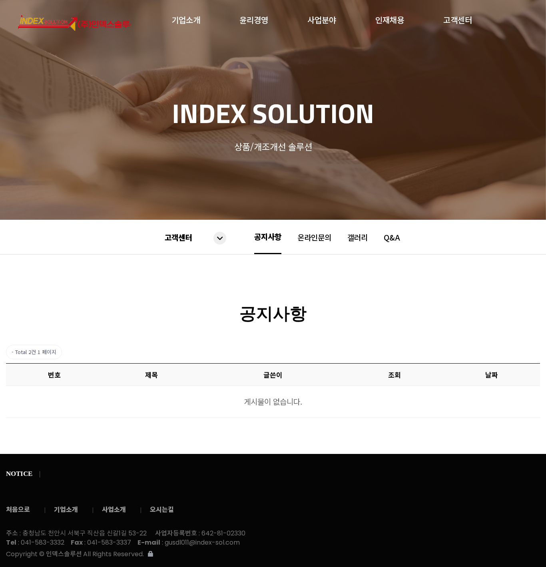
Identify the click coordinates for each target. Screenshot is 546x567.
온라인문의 (314, 237)
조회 (394, 375)
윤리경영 (253, 18)
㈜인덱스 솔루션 (74, 23)
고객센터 (457, 18)
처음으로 (18, 509)
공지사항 (267, 236)
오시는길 (162, 509)
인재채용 (389, 18)
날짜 (491, 375)
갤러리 (357, 237)
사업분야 (321, 18)
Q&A (392, 237)
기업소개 (185, 18)
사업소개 (114, 509)
